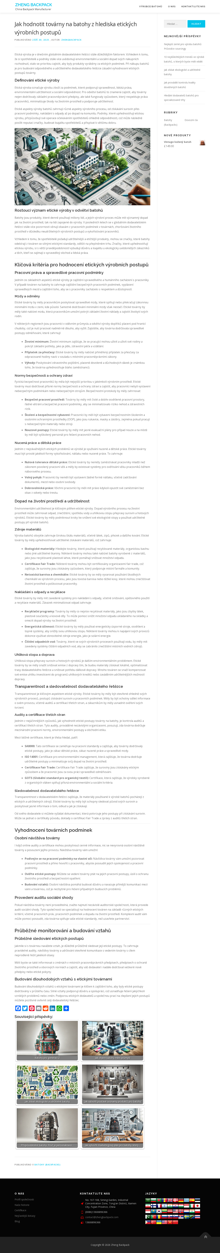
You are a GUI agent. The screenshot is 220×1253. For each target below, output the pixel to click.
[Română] (159, 1216)
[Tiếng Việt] (170, 1222)
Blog (17, 1221)
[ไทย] (197, 1216)
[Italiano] (192, 1205)
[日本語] (197, 1205)
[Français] (159, 1205)
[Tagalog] (148, 1222)
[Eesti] (197, 1200)
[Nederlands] (186, 1211)
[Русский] (164, 1216)
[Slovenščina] (175, 1216)
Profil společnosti (24, 1199)
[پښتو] (148, 1216)
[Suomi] (153, 1205)
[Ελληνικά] (186, 1200)
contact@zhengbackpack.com (101, 1217)
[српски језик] (181, 1216)
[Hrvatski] (175, 1205)
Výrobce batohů (150, 6)
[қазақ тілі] (153, 1211)
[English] (164, 1222)
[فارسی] (148, 1205)
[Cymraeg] (170, 1200)
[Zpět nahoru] (205, 1237)
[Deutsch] (181, 1200)
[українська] (159, 1222)
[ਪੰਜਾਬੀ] (192, 1211)
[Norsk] (181, 1211)
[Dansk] (175, 1200)
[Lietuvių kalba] (164, 1211)
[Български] (153, 1200)
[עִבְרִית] (164, 1205)
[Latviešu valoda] (170, 1211)
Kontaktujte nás (193, 6)
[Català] (164, 1200)
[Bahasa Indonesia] (186, 1205)
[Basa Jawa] (148, 1211)
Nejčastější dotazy (25, 1215)
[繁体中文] (175, 1222)
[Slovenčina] (170, 1216)
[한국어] (159, 1211)
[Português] (153, 1216)
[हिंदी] (170, 1205)
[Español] (192, 1200)
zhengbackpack (71, 39)
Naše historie (22, 1205)
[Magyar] (181, 1205)
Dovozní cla (191, 120)
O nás (172, 6)
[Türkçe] (153, 1222)
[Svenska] (186, 1216)
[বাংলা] (159, 1200)
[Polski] (197, 1211)
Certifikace (20, 1210)
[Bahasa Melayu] (175, 1211)
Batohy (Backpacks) (47, 1164)
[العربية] (148, 1200)
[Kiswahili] (192, 1216)
